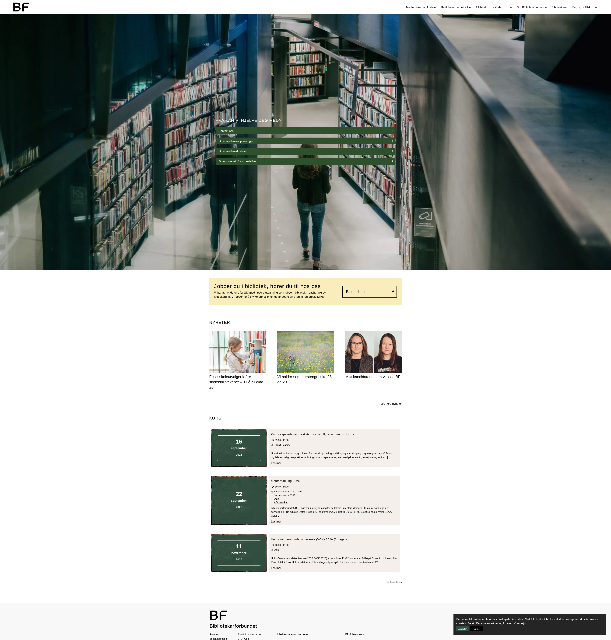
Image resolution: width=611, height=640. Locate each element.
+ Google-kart (281, 502)
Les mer (276, 463)
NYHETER (219, 322)
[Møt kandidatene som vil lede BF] (373, 352)
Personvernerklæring (489, 623)
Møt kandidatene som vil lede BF (372, 377)
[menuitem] (421, 7)
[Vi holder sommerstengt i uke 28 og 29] (305, 352)
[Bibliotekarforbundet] (21, 7)
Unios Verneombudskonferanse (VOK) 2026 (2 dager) (309, 539)
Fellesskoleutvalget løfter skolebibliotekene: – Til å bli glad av (236, 382)
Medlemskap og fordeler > (294, 634)
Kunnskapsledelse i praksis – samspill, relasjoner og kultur (312, 434)
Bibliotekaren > (354, 634)
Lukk (476, 628)
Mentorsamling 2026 (285, 481)
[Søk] (596, 7)
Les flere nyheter (391, 403)
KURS (215, 418)
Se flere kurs (394, 582)
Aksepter (462, 628)
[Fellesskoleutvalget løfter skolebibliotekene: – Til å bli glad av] (237, 352)
